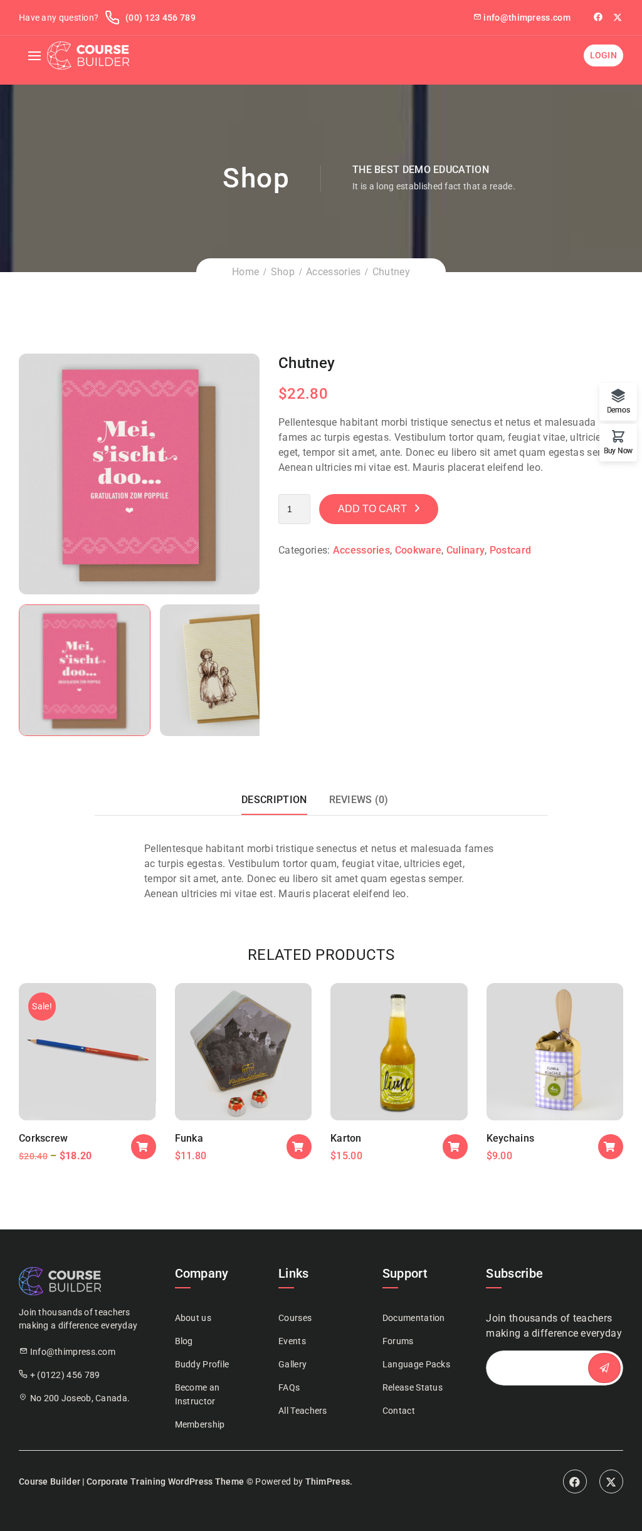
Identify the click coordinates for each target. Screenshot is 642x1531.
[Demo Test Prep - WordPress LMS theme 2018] (88, 55)
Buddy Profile (202, 1364)
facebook (599, 17)
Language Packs (416, 1364)
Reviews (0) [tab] (359, 800)
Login (604, 55)
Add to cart (372, 508)
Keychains (511, 1138)
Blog (184, 1341)
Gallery (292, 1364)
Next (272, 474)
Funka (189, 1138)
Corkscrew (43, 1138)
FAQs (289, 1387)
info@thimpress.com (526, 18)
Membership (200, 1424)
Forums (398, 1341)
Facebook (575, 1481)
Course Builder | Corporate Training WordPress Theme (131, 1481)
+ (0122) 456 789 (65, 1375)
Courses (295, 1318)
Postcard (510, 550)
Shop (283, 272)
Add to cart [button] (143, 1146)
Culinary (465, 550)
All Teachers (302, 1411)
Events (292, 1341)
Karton (346, 1138)
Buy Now (618, 450)
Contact (398, 1411)
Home (245, 272)
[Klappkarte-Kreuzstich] (139, 473)
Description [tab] (274, 800)
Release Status (412, 1387)
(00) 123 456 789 (159, 18)
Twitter (618, 17)
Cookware (418, 550)
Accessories (333, 272)
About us (193, 1318)
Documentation (413, 1318)
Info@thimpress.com (72, 1352)
